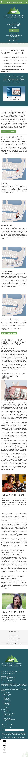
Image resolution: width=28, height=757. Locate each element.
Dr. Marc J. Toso (9, 685)
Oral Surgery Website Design (9, 737)
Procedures (16, 733)
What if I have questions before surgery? (13, 66)
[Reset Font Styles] (4, 753)
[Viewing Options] (0, 739)
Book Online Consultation (8, 131)
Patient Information (9, 733)
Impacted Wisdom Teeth (14, 641)
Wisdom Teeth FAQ (14, 635)
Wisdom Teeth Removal (14, 638)
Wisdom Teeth (7, 44)
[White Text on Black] (4, 741)
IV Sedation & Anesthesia (9, 720)
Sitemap (8, 735)
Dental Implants (7, 711)
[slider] (14, 399)
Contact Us (23, 734)
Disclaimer (4, 735)
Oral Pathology (7, 718)
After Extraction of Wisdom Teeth (14, 643)
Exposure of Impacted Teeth (10, 719)
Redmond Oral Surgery (14, 33)
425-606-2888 (14, 38)
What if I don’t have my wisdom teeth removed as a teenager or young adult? (15, 58)
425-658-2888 (14, 27)
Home (1, 44)
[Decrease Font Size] (4, 750)
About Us (10, 734)
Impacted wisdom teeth (14, 144)
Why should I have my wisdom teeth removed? (15, 56)
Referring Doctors (16, 734)
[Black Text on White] (4, 744)
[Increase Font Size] (4, 747)
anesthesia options (11, 407)
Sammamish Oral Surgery (14, 23)
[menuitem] (15, 741)
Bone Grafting (7, 714)
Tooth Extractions (7, 716)
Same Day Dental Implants (9, 713)
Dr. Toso (8, 112)
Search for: (2, 730)
